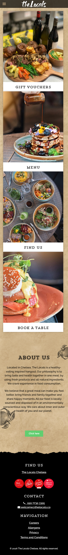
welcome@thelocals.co (35, 507)
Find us (33, 248)
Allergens (34, 527)
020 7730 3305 (35, 503)
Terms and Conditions (34, 537)
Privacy (34, 532)
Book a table (33, 328)
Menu (33, 168)
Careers (34, 522)
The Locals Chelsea (34, 472)
